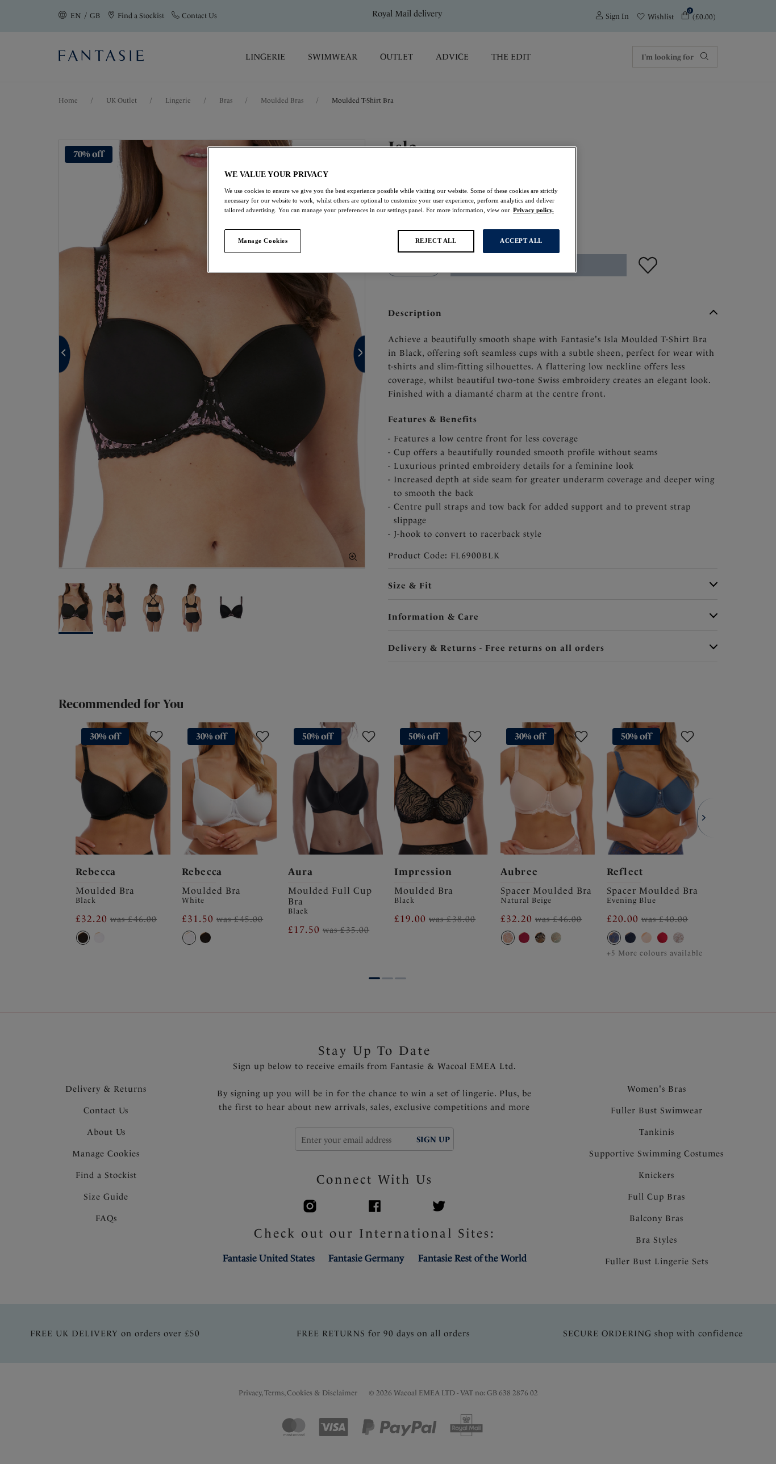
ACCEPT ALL (521, 240)
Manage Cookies (263, 240)
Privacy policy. (533, 210)
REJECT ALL (436, 240)
